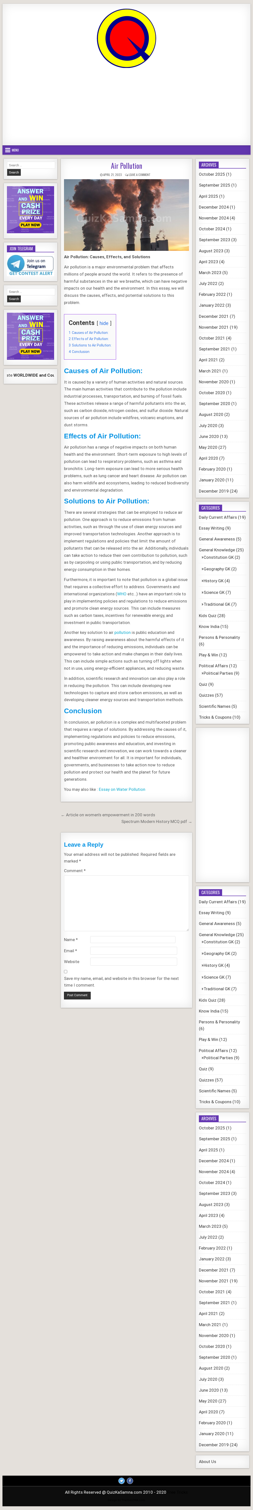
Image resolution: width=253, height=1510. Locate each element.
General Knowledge (217, 549)
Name (71, 939)
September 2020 (214, 403)
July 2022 (208, 283)
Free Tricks (177, 1492)
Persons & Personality (219, 637)
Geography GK (217, 568)
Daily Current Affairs (218, 517)
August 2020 (211, 414)
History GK (214, 580)
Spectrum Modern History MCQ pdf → (156, 821)
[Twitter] (121, 1481)
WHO (121, 593)
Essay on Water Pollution (122, 789)
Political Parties (218, 673)
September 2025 (214, 185)
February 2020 (212, 469)
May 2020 (208, 447)
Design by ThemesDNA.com (126, 1500)
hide (104, 323)
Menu (15, 150)
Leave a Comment (139, 175)
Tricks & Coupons (215, 717)
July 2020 (208, 425)
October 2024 (212, 228)
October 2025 (212, 174)
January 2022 (212, 305)
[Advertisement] (126, 107)
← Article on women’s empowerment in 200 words (108, 814)
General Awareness (217, 539)
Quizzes (206, 695)
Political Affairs (213, 665)
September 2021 (214, 348)
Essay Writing (211, 528)
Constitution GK (219, 557)
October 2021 (212, 338)
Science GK (214, 592)
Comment (75, 870)
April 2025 (208, 196)
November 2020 (214, 381)
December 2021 (214, 316)
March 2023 (210, 272)
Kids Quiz (207, 615)
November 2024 (214, 218)
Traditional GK (217, 604)
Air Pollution (126, 166)
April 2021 (208, 359)
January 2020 (212, 479)
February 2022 (212, 294)
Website (71, 961)
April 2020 (208, 458)
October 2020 (212, 392)
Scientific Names (215, 706)
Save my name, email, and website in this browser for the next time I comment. (121, 982)
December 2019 (214, 491)
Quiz (203, 684)
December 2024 (214, 207)
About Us (207, 1461)
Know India (209, 626)
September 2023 (214, 239)
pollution (122, 632)
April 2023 (208, 261)
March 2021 (210, 370)
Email (70, 950)
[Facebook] (130, 1481)
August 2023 (211, 250)
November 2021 (214, 327)
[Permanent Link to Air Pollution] (126, 215)
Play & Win (208, 654)
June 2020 (209, 436)
